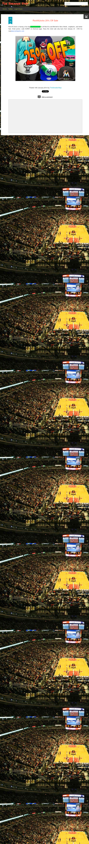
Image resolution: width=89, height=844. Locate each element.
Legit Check (18, 9)
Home (5, 9)
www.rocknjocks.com (17, 31)
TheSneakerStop (56, 88)
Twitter (10, 9)
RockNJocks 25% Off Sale (45, 20)
